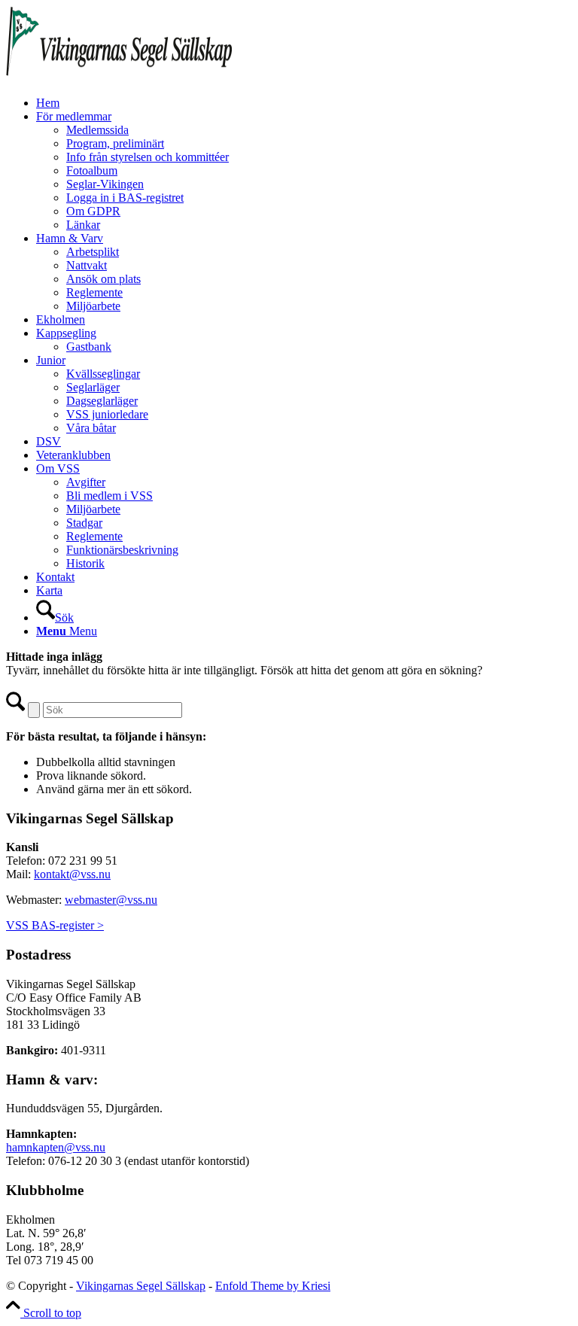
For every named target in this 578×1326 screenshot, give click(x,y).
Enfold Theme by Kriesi (272, 1285)
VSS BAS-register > (55, 925)
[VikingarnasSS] (119, 77)
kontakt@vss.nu (72, 874)
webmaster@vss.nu (111, 899)
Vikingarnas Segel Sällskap (140, 1285)
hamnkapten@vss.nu (55, 1147)
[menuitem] (304, 103)
